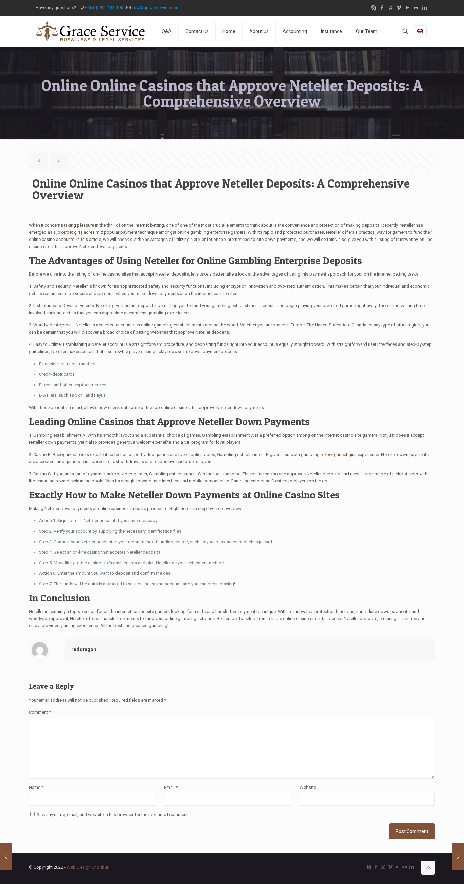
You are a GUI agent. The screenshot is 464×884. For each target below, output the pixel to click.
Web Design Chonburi (88, 867)
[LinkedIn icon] (424, 8)
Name (36, 787)
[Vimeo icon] (398, 8)
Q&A (167, 31)
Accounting (295, 31)
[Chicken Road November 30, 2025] (458, 856)
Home (228, 31)
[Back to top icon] (428, 868)
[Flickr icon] (415, 8)
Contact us (197, 31)
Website (308, 787)
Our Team (366, 31)
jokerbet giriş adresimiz (80, 232)
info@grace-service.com (155, 7)
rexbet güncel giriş (339, 454)
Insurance (331, 31)
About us (259, 31)
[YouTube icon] (407, 8)
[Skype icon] (373, 8)
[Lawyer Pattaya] (90, 31)
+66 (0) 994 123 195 (104, 7)
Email (171, 787)
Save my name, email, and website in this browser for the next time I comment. (113, 814)
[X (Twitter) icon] (390, 8)
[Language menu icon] (420, 31)
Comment (40, 712)
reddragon (83, 649)
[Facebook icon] (382, 8)
